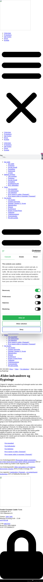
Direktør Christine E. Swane (17, 203)
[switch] (38, 296)
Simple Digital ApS (39, 580)
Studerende (11, 171)
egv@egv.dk (4, 520)
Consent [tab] (8, 257)
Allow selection (21, 323)
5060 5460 (9, 516)
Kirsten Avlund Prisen (15, 210)
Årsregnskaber (12, 216)
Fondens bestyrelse (14, 201)
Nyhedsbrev (8, 35)
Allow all (21, 318)
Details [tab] (21, 257)
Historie (10, 207)
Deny (21, 329)
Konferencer (12, 209)
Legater (10, 173)
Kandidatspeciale (13, 183)
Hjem (11, 369)
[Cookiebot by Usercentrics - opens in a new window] (32, 251)
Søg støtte (7, 162)
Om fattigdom (12, 192)
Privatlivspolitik (13, 218)
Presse (6, 38)
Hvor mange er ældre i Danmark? (18, 194)
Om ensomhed (12, 189)
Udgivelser (7, 33)
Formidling (11, 169)
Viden (6, 187)
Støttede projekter (9, 174)
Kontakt (6, 40)
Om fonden (7, 198)
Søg (1, 155)
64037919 (7, 524)
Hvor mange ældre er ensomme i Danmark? (22, 196)
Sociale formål (12, 167)
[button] (21, 86)
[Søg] (42, 156)
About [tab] (35, 257)
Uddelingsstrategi (13, 214)
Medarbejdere (12, 205)
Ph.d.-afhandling (13, 185)
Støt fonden (7, 37)
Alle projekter (12, 176)
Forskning (11, 165)
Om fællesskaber (13, 191)
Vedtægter (11, 212)
